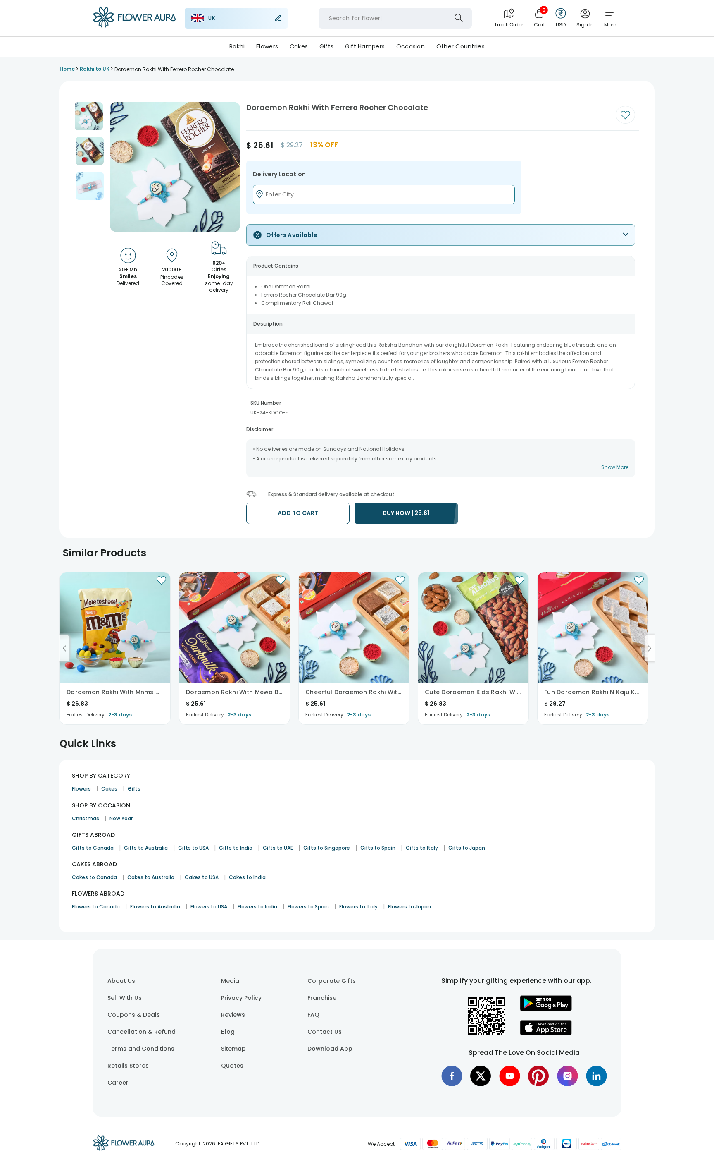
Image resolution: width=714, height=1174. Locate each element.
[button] (89, 116)
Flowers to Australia (155, 906)
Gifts (326, 46)
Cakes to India (247, 877)
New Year (121, 818)
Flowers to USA (208, 906)
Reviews (233, 1015)
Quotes (232, 1065)
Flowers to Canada (96, 906)
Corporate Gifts (331, 981)
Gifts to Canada (93, 847)
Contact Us (324, 1032)
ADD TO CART (298, 513)
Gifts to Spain (377, 847)
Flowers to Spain (308, 906)
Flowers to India (257, 906)
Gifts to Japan (466, 847)
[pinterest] (538, 1076)
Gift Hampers (365, 46)
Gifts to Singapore (326, 847)
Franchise (321, 998)
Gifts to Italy (422, 847)
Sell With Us (124, 998)
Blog (228, 1032)
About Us (121, 981)
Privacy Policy (241, 998)
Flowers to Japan (409, 906)
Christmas (85, 818)
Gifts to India (235, 847)
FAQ (313, 1015)
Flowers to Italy (358, 906)
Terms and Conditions (140, 1049)
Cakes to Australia (150, 877)
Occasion (410, 46)
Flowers (267, 46)
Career (118, 1082)
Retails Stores (128, 1065)
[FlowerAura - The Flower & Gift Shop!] (134, 26)
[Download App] (546, 1009)
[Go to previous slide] (64, 648)
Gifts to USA (193, 847)
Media (230, 981)
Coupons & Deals (133, 1015)
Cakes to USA (202, 877)
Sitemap (233, 1049)
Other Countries (460, 46)
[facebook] (451, 1076)
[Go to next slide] (649, 648)
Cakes (299, 46)
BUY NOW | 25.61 (406, 513)
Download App (329, 1049)
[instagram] (567, 1076)
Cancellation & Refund (141, 1032)
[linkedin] (596, 1076)
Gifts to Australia (146, 847)
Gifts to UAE (278, 847)
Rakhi (237, 46)
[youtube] (509, 1076)
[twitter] (480, 1076)
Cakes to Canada (94, 877)
